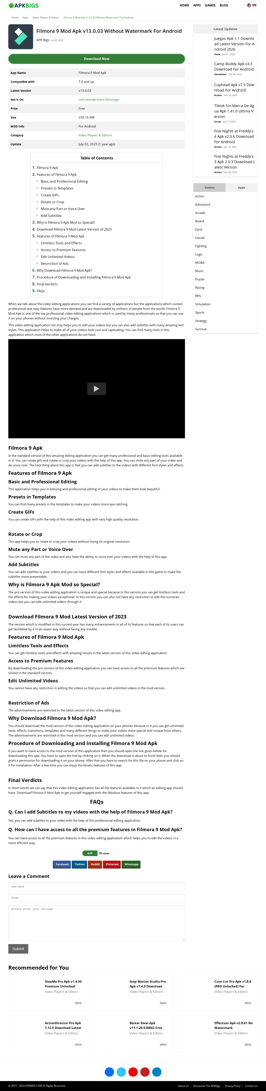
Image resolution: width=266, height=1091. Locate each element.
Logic (199, 254)
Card (198, 229)
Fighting (201, 246)
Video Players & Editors (46, 17)
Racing (199, 287)
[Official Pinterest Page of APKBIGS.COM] (145, 1072)
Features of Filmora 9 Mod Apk (60, 236)
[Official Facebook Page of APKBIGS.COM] (109, 1072)
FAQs (41, 291)
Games (210, 5)
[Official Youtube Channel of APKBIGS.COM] (133, 1072)
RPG (198, 296)
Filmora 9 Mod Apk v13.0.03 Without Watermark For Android (98, 17)
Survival (201, 329)
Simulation (203, 304)
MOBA (200, 262)
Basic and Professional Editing (64, 181)
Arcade (200, 213)
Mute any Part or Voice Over (63, 208)
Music (199, 271)
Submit (18, 949)
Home (184, 5)
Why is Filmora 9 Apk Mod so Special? (66, 222)
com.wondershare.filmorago (99, 99)
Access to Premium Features (63, 250)
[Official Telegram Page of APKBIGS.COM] (156, 1072)
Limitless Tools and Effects (61, 243)
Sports (199, 312)
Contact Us (251, 1086)
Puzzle (199, 279)
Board (199, 221)
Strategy (201, 321)
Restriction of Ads (55, 263)
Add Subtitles (51, 215)
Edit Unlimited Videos (58, 256)
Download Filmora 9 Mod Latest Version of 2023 (74, 229)
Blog (224, 5)
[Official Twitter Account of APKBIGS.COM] (121, 1072)
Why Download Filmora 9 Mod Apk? (64, 270)
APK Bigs (42, 40)
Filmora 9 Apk (47, 167)
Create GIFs (50, 195)
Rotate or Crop (52, 202)
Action (199, 196)
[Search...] (242, 3)
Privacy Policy (232, 1086)
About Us (183, 1086)
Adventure (202, 204)
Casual (199, 238)
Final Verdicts (47, 284)
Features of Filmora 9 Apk (56, 174)
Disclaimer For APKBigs (206, 1086)
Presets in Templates (57, 188)
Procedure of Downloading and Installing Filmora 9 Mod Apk (84, 277)
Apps (197, 5)
